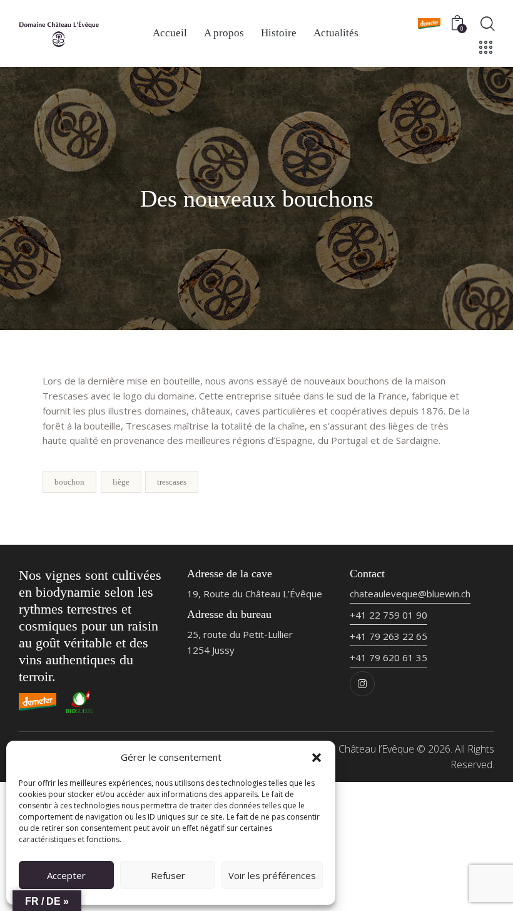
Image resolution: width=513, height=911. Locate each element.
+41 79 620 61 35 (388, 657)
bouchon (69, 481)
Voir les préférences (272, 875)
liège (121, 481)
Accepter (66, 875)
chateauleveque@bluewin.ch (410, 593)
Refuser (168, 875)
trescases (171, 481)
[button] (316, 757)
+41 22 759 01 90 (388, 615)
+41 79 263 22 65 (388, 636)
